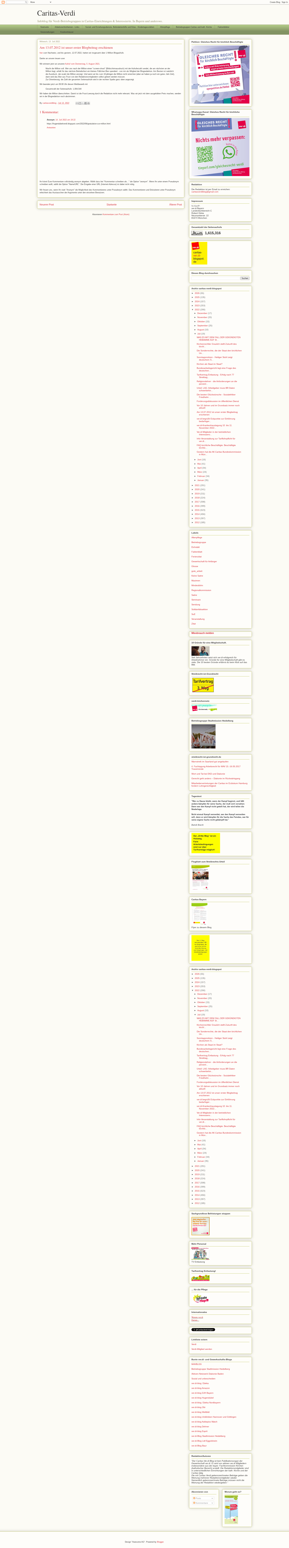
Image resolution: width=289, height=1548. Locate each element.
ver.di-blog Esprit (199, 1431)
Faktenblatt (196, 552)
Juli (199, 333)
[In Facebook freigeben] (85, 103)
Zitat (193, 623)
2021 (197, 485)
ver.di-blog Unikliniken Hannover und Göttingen (213, 1417)
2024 (197, 301)
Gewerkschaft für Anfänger (204, 561)
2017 (197, 502)
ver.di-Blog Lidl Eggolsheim (204, 1441)
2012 (197, 522)
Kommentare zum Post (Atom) (116, 214)
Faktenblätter (223, 27)
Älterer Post (175, 204)
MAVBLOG (196, 1364)
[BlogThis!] (79, 103)
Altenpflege (165, 27)
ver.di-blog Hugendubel (202, 1398)
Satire (194, 595)
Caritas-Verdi (56, 12)
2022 (197, 309)
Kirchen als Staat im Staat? (209, 364)
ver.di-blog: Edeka (200, 1383)
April (199, 468)
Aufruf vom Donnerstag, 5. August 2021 (82, 64)
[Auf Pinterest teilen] (88, 103)
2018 (197, 497)
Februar (201, 476)
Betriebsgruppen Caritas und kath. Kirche (194, 27)
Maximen (195, 580)
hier (41, 53)
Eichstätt (195, 547)
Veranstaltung (198, 619)
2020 (197, 489)
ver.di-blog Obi (198, 1407)
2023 (197, 305)
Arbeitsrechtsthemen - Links (67, 27)
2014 (197, 514)
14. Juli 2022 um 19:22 (65, 120)
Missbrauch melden (202, 633)
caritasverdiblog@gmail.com (204, 192)
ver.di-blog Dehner (200, 1426)
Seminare (196, 599)
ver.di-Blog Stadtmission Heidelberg (208, 1436)
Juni (199, 459)
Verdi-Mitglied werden (201, 1349)
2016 (197, 506)
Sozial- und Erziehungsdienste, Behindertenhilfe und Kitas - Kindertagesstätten (119, 27)
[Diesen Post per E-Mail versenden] (77, 103)
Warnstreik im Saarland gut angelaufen (209, 761)
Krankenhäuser (66, 32)
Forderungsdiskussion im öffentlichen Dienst (218, 401)
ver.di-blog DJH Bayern (202, 1393)
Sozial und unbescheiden (203, 1378)
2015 (197, 510)
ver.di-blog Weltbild (200, 1412)
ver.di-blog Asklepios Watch (204, 1421)
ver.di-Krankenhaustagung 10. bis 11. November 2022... (214, 426)
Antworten (51, 127)
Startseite (44, 27)
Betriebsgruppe (198, 542)
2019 (197, 493)
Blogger (160, 1542)
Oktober (201, 321)
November (202, 317)
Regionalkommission (201, 590)
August (201, 329)
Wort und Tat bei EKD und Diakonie (208, 774)
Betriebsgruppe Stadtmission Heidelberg (210, 1369)
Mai (199, 464)
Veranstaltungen (47, 32)
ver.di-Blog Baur (199, 1445)
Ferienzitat (196, 556)
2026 (197, 293)
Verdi (193, 1344)
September (202, 325)
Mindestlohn (197, 585)
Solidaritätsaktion (199, 609)
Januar (201, 480)
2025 (197, 297)
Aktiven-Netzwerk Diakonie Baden (207, 1374)
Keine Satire (197, 576)
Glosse (194, 566)
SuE (193, 614)
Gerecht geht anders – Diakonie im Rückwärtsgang (215, 778)
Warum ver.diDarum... (197, 1318)
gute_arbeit (196, 571)
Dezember (202, 313)
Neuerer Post (47, 204)
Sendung (195, 604)
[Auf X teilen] (82, 103)
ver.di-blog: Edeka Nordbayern (206, 1402)
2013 (197, 518)
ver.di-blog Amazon (200, 1388)
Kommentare (201, 1503)
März (200, 472)
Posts (198, 1498)
